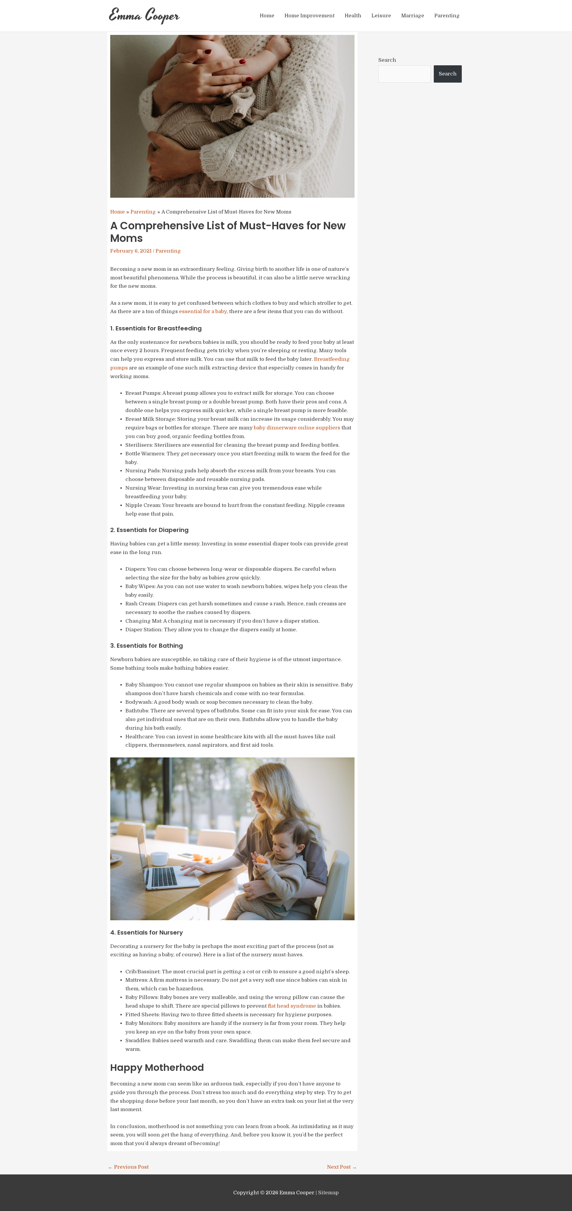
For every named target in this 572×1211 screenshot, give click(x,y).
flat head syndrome (292, 1006)
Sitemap (328, 1192)
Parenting (447, 15)
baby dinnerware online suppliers (297, 428)
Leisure (381, 15)
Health (353, 15)
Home (267, 15)
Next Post (342, 1167)
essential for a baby (203, 311)
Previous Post (128, 1167)
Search (387, 60)
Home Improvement (310, 15)
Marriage (412, 15)
